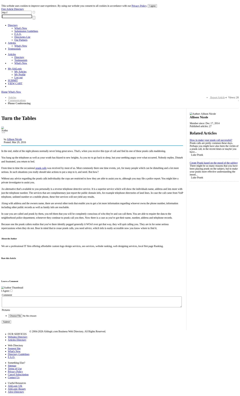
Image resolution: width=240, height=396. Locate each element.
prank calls (41, 168)
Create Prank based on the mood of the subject (214, 162)
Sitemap (12, 365)
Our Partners (20, 40)
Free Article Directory (12, 9)
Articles (12, 42)
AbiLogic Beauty (17, 389)
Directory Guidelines (18, 354)
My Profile (19, 74)
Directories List (22, 37)
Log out (18, 77)
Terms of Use (15, 368)
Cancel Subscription (18, 374)
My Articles (20, 71)
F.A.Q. (18, 34)
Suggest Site (14, 348)
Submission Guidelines (26, 31)
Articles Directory (17, 339)
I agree (152, 6)
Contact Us (13, 377)
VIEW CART (15, 83)
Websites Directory (17, 337)
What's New (20, 28)
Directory (13, 25)
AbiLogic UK (15, 386)
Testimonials (14, 48)
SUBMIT (13, 80)
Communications (17, 100)
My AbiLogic (15, 68)
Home (4, 92)
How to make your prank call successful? (211, 140)
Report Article (217, 97)
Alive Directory (16, 391)
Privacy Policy (139, 5)
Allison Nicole (14, 139)
